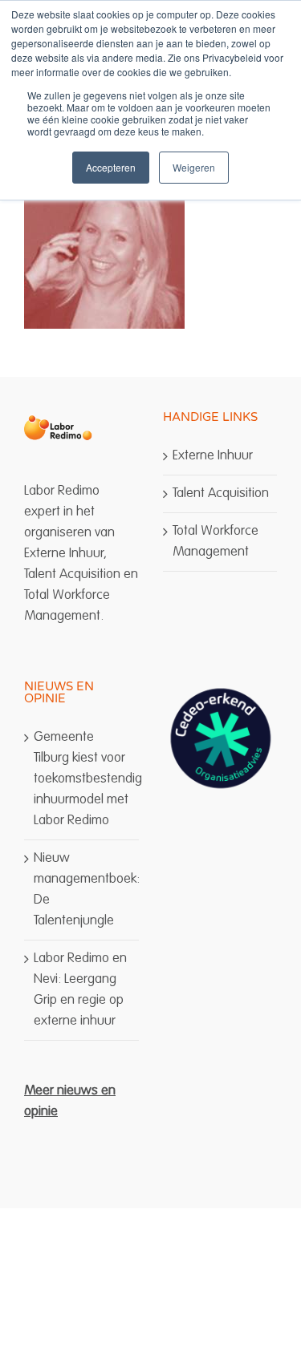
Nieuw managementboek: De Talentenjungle (82, 889)
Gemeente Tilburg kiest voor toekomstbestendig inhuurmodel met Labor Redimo (82, 778)
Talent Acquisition (221, 493)
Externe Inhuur (213, 456)
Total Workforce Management (215, 541)
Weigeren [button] (194, 167)
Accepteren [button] (111, 167)
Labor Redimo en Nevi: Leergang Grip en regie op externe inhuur (80, 990)
